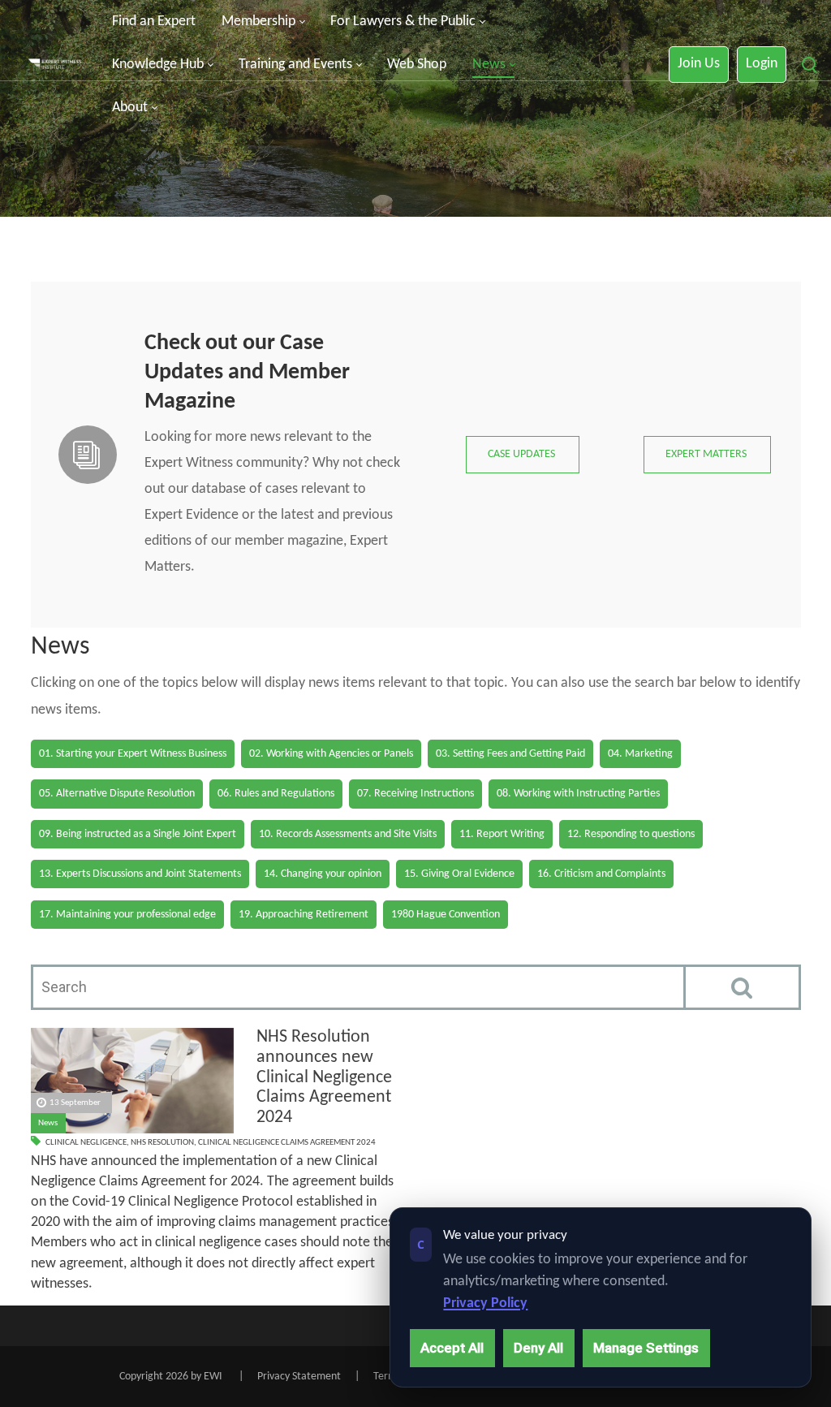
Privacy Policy (485, 1303)
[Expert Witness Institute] (54, 65)
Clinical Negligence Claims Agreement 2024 (287, 1142)
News (48, 1123)
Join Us (699, 63)
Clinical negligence (86, 1142)
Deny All (538, 1348)
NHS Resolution (162, 1142)
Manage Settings (646, 1348)
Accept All (452, 1348)
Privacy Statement (299, 1376)
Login (761, 63)
